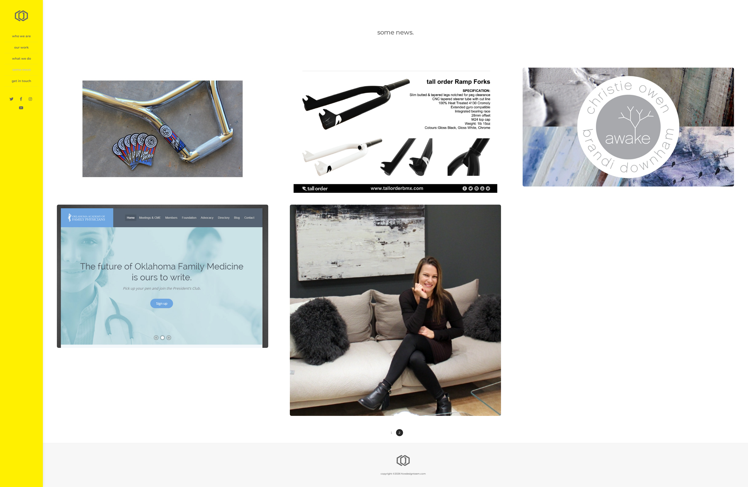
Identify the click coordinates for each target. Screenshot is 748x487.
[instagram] (30, 98)
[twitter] (11, 98)
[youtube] (21, 107)
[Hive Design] (21, 21)
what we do (21, 58)
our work (21, 47)
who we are (21, 36)
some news (21, 70)
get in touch (21, 81)
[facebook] (21, 98)
